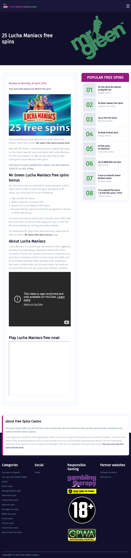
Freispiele (104, 472)
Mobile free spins (43, 89)
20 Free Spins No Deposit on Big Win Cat (109, 88)
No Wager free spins (10, 509)
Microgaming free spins (11, 491)
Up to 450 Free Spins (107, 118)
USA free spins (8, 523)
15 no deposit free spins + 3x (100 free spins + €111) (110, 191)
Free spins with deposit (19, 89)
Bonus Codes (7, 486)
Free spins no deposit (11, 472)
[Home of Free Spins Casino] (20, 6)
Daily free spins (8, 505)
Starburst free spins (10, 500)
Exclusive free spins (10, 528)
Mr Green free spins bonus (38, 234)
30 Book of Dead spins (108, 132)
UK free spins (7, 519)
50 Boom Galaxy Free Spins (110, 103)
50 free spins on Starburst (104, 147)
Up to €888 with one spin (109, 162)
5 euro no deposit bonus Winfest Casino (109, 176)
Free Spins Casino (30, 555)
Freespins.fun (105, 477)
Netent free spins (9, 495)
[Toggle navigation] (128, 6)
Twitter (37, 472)
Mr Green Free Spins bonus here (53, 143)
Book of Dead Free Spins (12, 532)
